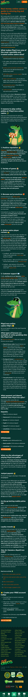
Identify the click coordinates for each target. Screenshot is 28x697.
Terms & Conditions (20, 645)
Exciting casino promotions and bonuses (13, 67)
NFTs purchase (18, 654)
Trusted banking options (9, 85)
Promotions (18, 637)
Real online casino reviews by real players (13, 57)
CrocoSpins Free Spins (6, 638)
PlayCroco (6, 172)
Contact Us (3, 637)
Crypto (2, 640)
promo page (8, 373)
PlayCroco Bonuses (20, 632)
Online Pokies (18, 630)
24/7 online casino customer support (12, 74)
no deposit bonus (19, 359)
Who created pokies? (8, 581)
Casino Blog (4, 635)
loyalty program (5, 42)
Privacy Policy (18, 635)
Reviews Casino (5, 656)
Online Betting (4, 654)
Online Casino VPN (6, 652)
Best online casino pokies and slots (12, 574)
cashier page (20, 255)
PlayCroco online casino (8, 339)
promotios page (22, 261)
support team (12, 267)
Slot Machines (18, 644)
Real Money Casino (20, 642)
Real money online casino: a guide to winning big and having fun (14, 11)
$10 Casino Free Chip (20, 651)
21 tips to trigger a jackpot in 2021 (12, 587)
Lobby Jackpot (4, 645)
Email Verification (19, 652)
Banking (3, 633)
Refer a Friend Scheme (21, 638)
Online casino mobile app (9, 78)
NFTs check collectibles (21, 656)
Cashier (18, 603)
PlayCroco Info (18, 633)
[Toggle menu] (14, 694)
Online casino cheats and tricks (11, 584)
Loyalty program (7, 89)
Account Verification (6, 630)
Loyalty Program (5, 647)
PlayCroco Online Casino (16, 667)
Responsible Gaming (20, 640)
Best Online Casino (5, 632)
